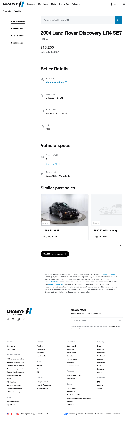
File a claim (11, 349)
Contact (100, 366)
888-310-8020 (72, 378)
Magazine (70, 362)
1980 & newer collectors (15, 359)
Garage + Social (42, 382)
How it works (41, 356)
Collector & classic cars (15, 362)
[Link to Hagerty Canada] (12, 414)
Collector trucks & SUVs (15, 365)
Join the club (71, 346)
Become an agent (13, 401)
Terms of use (117, 414)
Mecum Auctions (55, 82)
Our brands (101, 356)
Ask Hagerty (71, 352)
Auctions (40, 346)
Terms (99, 388)
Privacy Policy (112, 326)
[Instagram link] (18, 319)
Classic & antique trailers (16, 369)
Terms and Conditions (78, 329)
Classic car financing (14, 388)
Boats (9, 378)
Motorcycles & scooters (15, 372)
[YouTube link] (23, 319)
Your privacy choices (76, 414)
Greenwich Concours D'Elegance (79, 398)
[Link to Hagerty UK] (17, 414)
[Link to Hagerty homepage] (19, 311)
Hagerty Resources (44, 385)
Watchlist (17, 11)
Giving (99, 372)
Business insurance (14, 385)
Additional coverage (14, 392)
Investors (100, 369)
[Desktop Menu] (124, 4)
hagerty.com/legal (55, 284)
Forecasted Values (52, 282)
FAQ (98, 382)
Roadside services (74, 375)
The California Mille (74, 395)
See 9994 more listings (53, 254)
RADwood (70, 405)
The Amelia (71, 391)
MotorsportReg (42, 388)
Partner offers (72, 359)
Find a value (7, 11)
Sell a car (40, 352)
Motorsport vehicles (14, 375)
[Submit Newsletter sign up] (120, 320)
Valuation (70, 349)
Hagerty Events (72, 388)
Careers (100, 359)
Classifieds (41, 349)
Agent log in (11, 405)
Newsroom (101, 362)
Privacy (100, 385)
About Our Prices (109, 274)
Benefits (70, 356)
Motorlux (70, 401)
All (38, 372)
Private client (11, 382)
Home (99, 346)
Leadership (101, 352)
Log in (116, 4)
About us (100, 349)
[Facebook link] (8, 319)
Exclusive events (73, 366)
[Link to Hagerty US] (8, 414)
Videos (39, 365)
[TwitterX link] (13, 319)
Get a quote (11, 346)
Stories (39, 369)
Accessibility (89, 414)
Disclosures (99, 414)
